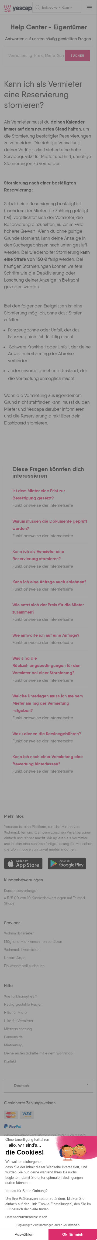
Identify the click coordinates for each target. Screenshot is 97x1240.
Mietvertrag (13, 1045)
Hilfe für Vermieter (18, 1021)
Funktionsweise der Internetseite (42, 505)
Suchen (77, 55)
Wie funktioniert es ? (20, 996)
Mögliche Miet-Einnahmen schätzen (33, 941)
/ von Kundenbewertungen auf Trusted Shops (44, 900)
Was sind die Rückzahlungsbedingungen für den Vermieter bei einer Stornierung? (46, 665)
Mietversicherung (18, 1029)
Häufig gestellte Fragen (23, 1004)
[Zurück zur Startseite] (16, 7)
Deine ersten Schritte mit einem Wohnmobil (39, 1053)
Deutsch (21, 1085)
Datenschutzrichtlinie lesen (26, 1217)
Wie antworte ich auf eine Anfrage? (45, 635)
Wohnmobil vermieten (21, 949)
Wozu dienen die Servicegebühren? (46, 733)
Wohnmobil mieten (19, 933)
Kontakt (10, 1061)
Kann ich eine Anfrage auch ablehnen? (49, 581)
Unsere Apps (14, 957)
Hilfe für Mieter (16, 1012)
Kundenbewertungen (21, 890)
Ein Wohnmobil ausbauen (24, 966)
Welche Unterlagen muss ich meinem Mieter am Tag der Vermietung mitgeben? (47, 703)
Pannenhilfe (13, 1037)
